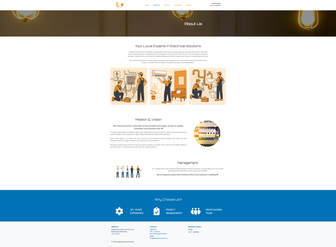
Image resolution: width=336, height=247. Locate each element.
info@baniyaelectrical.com (159, 238)
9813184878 (154, 234)
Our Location (115, 234)
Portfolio (178, 5)
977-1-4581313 (155, 231)
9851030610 (163, 234)
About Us (157, 5)
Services (167, 5)
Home (147, 5)
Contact (188, 5)
